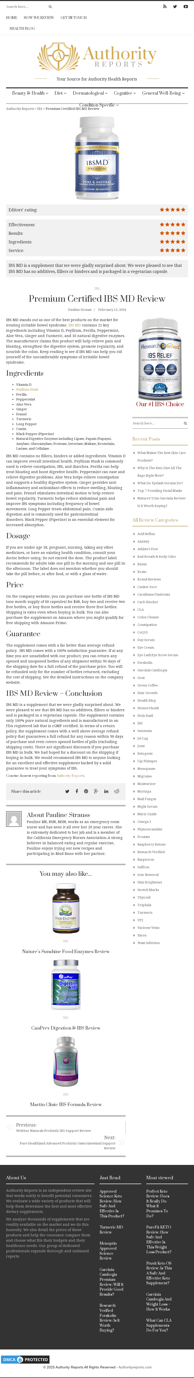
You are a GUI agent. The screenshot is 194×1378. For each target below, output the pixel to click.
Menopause (146, 769)
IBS (97, 288)
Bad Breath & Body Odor (156, 556)
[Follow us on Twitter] (175, 6)
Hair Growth (147, 693)
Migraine (144, 776)
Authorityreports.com (135, 1367)
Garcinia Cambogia (152, 670)
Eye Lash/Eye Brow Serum (157, 655)
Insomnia (144, 731)
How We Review (39, 18)
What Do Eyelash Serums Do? (160, 483)
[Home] (97, 55)
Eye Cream (145, 647)
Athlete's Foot (147, 549)
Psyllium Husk (27, 389)
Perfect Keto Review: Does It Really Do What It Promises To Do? (157, 1204)
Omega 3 (144, 822)
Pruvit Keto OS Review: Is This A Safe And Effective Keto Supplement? (159, 1273)
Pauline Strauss (79, 310)
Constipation (147, 625)
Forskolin (144, 663)
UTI (140, 920)
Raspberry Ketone (151, 844)
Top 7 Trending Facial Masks (159, 491)
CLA (140, 609)
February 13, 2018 (112, 310)
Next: (109, 1137)
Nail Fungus (146, 799)
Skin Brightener (149, 882)
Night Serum (147, 806)
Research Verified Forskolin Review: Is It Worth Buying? (110, 1318)
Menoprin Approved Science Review (108, 1251)
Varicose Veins (148, 928)
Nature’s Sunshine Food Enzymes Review (66, 952)
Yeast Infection (148, 943)
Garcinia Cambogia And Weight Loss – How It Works (159, 1302)
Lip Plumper (147, 761)
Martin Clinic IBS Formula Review (66, 1105)
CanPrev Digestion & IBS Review (66, 1028)
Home (11, 18)
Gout (141, 678)
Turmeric (145, 912)
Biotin (142, 564)
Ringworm (145, 859)
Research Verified (151, 852)
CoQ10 (142, 632)
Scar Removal (148, 875)
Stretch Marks (148, 890)
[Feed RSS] (164, 6)
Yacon (142, 935)
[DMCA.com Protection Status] (25, 1359)
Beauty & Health (28, 93)
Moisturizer (146, 784)
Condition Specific (97, 105)
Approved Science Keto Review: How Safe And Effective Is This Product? (112, 1204)
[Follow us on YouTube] (184, 6)
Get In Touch (74, 18)
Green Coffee (147, 685)
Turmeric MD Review (111, 1230)
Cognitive (123, 93)
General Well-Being (161, 93)
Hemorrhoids (148, 708)
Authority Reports (70, 776)
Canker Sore (147, 587)
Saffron (143, 867)
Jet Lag (142, 738)
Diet (59, 93)
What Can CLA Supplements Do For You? (159, 1325)
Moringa (144, 791)
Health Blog (22, 29)
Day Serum (146, 640)
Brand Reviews (149, 579)
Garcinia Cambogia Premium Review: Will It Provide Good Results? (112, 1282)
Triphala (144, 905)
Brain (141, 572)
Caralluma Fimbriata (153, 594)
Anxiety (143, 541)
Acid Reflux (146, 534)
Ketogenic (145, 753)
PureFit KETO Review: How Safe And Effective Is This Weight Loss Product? (159, 1240)
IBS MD (74, 325)
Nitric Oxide (147, 814)
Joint (141, 746)
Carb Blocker (147, 602)
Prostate (143, 837)
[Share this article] (67, 791)
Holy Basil (145, 716)
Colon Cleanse (148, 617)
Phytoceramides (149, 829)
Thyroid (143, 897)
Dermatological (88, 93)
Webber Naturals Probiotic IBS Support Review (53, 1131)
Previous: (26, 1125)
